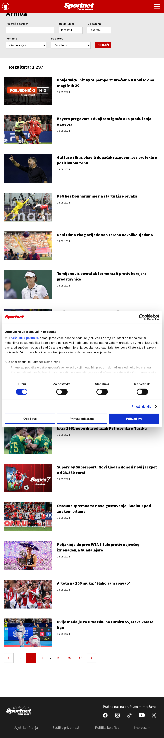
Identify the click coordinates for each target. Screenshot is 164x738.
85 (58, 658)
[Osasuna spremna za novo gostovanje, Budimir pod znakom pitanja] (28, 516)
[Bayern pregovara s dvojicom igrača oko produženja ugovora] (28, 129)
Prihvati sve (134, 418)
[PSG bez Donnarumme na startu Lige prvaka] (28, 207)
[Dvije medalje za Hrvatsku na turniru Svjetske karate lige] (28, 632)
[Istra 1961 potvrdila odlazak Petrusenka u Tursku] (28, 439)
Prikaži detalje (141, 406)
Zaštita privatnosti (66, 727)
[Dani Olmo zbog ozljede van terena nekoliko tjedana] (28, 245)
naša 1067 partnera (25, 338)
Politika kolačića (107, 727)
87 (80, 658)
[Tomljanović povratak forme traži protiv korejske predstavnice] (28, 284)
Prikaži (103, 45)
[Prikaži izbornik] (157, 7)
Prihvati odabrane (82, 418)
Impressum (142, 727)
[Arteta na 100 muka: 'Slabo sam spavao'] (28, 594)
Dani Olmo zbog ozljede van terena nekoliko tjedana (105, 235)
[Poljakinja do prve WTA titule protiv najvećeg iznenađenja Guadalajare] (28, 555)
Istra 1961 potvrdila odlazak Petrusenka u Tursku (102, 428)
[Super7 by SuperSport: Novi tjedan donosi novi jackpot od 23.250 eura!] (28, 478)
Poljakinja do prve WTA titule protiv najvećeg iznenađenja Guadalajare (98, 547)
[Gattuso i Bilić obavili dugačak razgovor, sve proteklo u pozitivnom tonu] (28, 168)
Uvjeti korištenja (25, 727)
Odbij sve (30, 418)
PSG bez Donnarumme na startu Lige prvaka (97, 196)
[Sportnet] (79, 6)
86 (69, 658)
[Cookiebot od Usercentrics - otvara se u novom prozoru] (141, 317)
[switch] (62, 392)
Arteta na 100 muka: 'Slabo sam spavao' (93, 583)
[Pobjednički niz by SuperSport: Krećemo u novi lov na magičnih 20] (28, 91)
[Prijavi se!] (5, 7)
